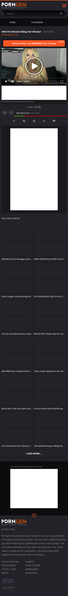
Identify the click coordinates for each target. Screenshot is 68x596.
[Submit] (62, 13)
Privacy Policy (9, 565)
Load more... (34, 453)
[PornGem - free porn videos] (14, 6)
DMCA (5, 572)
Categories (37, 22)
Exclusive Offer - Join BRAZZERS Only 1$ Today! (34, 43)
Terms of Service (10, 561)
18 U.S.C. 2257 (9, 569)
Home (12, 22)
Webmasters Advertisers (32, 571)
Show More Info (10, 34)
